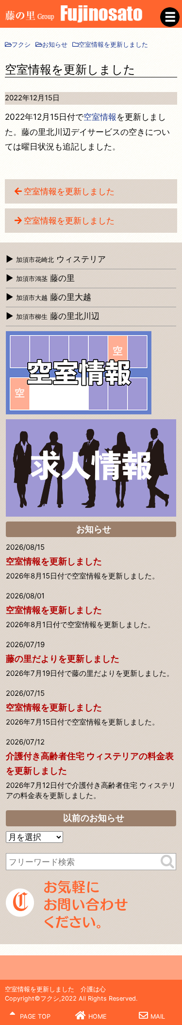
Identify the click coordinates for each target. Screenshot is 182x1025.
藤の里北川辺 (57, 316)
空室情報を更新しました (69, 191)
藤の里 (45, 278)
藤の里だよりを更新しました (62, 658)
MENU (170, 17)
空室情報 (99, 117)
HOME (97, 1016)
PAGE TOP (34, 1016)
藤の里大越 (53, 297)
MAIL (157, 1016)
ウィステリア (61, 259)
